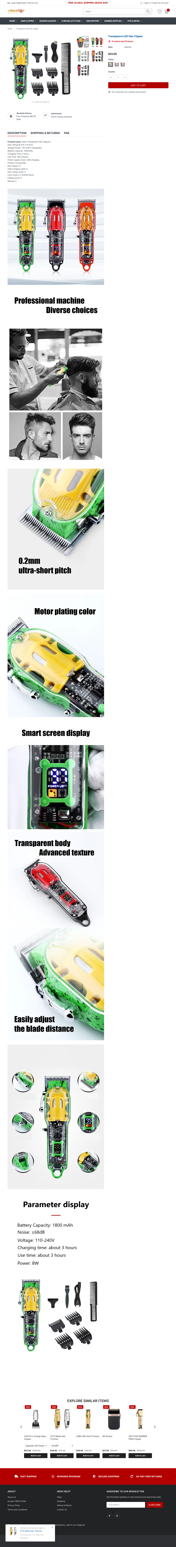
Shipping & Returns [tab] (45, 133)
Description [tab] (17, 133)
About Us (12, 1497)
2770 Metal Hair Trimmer (58, 1437)
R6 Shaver (107, 1436)
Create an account (160, 3)
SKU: (110, 47)
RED (122, 64)
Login (146, 3)
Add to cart (36, 1455)
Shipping (61, 1501)
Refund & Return (64, 1505)
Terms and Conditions (17, 1509)
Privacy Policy (14, 1505)
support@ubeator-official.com (24, 3)
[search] (148, 11)
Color (111, 59)
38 (113, 92)
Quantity (111, 72)
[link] (109, 1515)
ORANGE (116, 64)
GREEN (110, 64)
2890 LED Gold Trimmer (88, 1436)
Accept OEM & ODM (17, 1501)
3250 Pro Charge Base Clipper (35, 1437)
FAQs (59, 1497)
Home (10, 29)
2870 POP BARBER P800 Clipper (138, 1437)
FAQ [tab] (66, 133)
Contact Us (62, 1509)
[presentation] (21, 1427)
